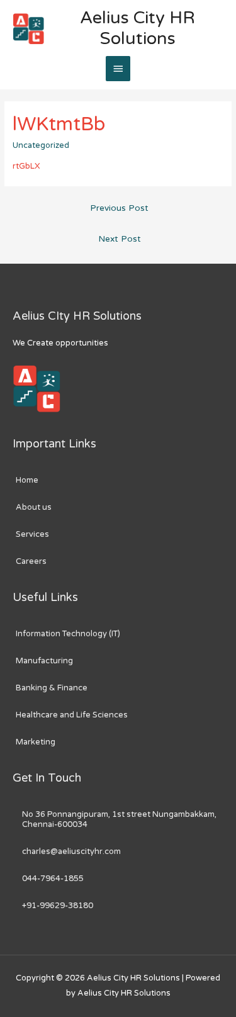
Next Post (119, 239)
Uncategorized (41, 145)
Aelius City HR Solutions (137, 28)
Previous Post (119, 208)
